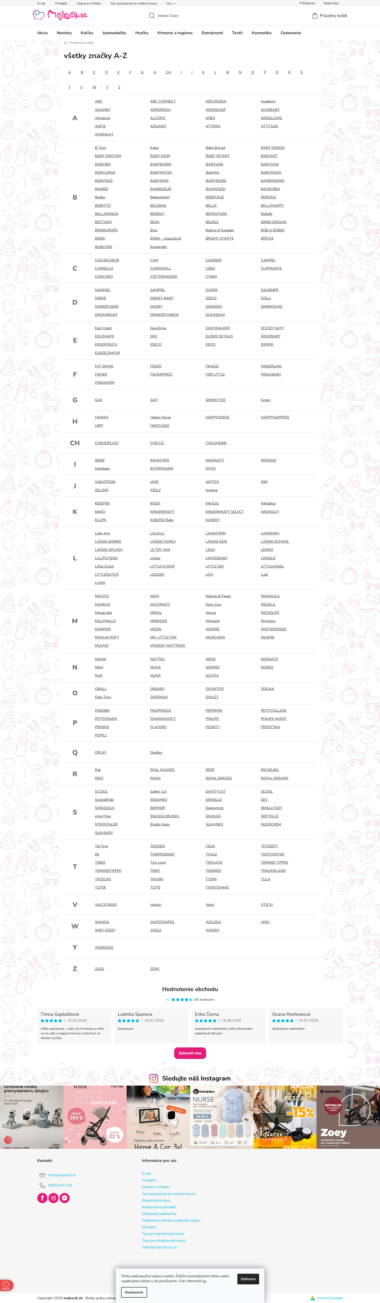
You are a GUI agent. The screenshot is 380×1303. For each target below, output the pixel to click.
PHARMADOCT (163, 718)
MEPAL (156, 612)
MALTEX (102, 596)
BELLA (211, 205)
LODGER (157, 574)
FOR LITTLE (215, 374)
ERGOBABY (270, 336)
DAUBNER (269, 290)
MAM (154, 596)
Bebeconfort (160, 197)
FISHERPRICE (161, 374)
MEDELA (268, 604)
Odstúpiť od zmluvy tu (159, 1247)
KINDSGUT (270, 511)
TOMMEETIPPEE (108, 870)
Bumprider (158, 246)
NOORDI (213, 667)
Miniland (212, 621)
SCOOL (267, 791)
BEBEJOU (268, 197)
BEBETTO (103, 205)
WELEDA (213, 922)
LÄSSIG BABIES (108, 541)
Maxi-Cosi (214, 604)
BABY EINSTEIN (108, 156)
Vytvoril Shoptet (330, 1298)
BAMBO (101, 189)
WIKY (265, 922)
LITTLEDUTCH (107, 574)
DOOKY (156, 306)
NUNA (155, 675)
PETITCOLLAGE (274, 710)
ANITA (100, 126)
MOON (155, 629)
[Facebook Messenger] (64, 1198)
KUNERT (213, 520)
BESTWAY (103, 222)
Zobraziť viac (190, 1053)
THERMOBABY (162, 854)
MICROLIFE (270, 612)
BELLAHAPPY (272, 205)
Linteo (155, 558)
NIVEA (155, 667)
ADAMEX (102, 109)
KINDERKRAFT (162, 511)
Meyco (211, 612)
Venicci (155, 904)
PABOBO (102, 710)
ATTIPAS (213, 126)
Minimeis (268, 621)
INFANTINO (159, 460)
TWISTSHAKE (217, 887)
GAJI (98, 400)
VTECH (267, 904)
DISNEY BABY (161, 298)
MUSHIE (267, 637)
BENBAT (157, 213)
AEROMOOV (160, 109)
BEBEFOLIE (215, 197)
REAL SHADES (162, 769)
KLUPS (100, 520)
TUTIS (155, 887)
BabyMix (212, 172)
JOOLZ (155, 490)
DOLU (266, 298)
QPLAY (100, 752)
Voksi (210, 904)
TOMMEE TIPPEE (274, 862)
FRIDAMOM (104, 382)
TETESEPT (269, 846)
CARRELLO (104, 268)
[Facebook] (42, 1198)
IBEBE (100, 460)
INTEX (211, 468)
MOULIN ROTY (107, 637)
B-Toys (100, 147)
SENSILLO (214, 799)
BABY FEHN (160, 156)
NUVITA (212, 675)
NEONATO (269, 659)
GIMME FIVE (216, 400)
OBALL (101, 688)
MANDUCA (270, 596)
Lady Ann (102, 533)
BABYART (269, 156)
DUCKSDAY (215, 314)
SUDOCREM (271, 824)
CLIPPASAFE (271, 268)
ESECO (155, 344)
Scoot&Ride (104, 799)
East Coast (103, 328)
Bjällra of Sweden (220, 230)
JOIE (264, 481)
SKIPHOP (157, 808)
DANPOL (157, 290)
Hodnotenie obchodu (190, 989)
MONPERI (103, 629)
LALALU (157, 533)
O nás (41, 3)
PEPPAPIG (214, 710)
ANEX (210, 118)
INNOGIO (268, 460)
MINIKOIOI (158, 621)
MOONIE (213, 629)
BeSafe (266, 213)
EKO (153, 336)
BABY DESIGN (273, 147)
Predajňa (61, 3)
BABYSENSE (216, 180)
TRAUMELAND (273, 870)
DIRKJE (100, 298)
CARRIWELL (160, 268)
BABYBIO (103, 164)
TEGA (210, 846)
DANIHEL (102, 290)
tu (204, 1281)
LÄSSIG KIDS (216, 541)
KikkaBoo (268, 503)
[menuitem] (42, 32)
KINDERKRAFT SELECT (225, 511)
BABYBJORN (160, 164)
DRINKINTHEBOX (164, 314)
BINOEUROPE (106, 230)
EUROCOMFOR (107, 353)
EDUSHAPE (104, 336)
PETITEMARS (106, 718)
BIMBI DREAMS (274, 222)
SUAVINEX (214, 824)
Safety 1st (158, 791)
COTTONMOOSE (163, 276)
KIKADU (212, 503)
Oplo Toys (103, 697)
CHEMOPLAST (107, 443)
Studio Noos (160, 824)
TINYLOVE (214, 862)
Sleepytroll (215, 808)
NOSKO (267, 667)
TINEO (100, 862)
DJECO (211, 298)
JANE (154, 481)
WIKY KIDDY (105, 930)
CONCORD (104, 276)
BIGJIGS (212, 222)
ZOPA (154, 968)
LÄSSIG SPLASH (108, 549)
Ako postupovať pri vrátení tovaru (133, 3)
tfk (97, 854)
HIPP (99, 425)
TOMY (155, 870)
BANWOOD (215, 189)
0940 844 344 (60, 1185)
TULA (265, 879)
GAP (154, 400)
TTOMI (211, 879)
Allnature (102, 118)
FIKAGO (212, 366)
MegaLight (103, 612)
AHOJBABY (270, 109)
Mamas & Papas (218, 596)
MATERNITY (160, 604)
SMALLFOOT (271, 808)
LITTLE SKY (215, 566)
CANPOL (268, 260)
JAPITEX (212, 481)
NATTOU (157, 659)
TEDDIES (157, 846)
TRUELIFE (103, 879)
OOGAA (267, 688)
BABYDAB (214, 164)
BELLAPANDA (107, 213)
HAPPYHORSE (218, 417)
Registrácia (331, 3)
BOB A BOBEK (273, 230)
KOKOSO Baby (162, 520)
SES (264, 799)
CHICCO (157, 443)
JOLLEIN (101, 490)
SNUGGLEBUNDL (164, 816)
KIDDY (155, 503)
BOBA (100, 238)
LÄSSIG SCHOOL (275, 541)
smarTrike (103, 816)
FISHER (101, 374)
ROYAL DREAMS (274, 778)
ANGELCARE (271, 118)
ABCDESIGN (216, 101)
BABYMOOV (271, 172)
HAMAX (101, 417)
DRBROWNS (271, 306)
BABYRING (159, 180)
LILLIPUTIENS (106, 558)
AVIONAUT (104, 134)
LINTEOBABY (217, 558)
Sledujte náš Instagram (196, 1078)
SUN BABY (104, 832)
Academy (268, 101)
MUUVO (101, 645)
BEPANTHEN (216, 213)
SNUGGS (213, 816)
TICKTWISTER (272, 854)
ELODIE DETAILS (219, 336)
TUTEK (100, 887)
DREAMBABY (106, 314)
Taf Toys (101, 846)
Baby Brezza (215, 147)
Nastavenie (134, 1292)
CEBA (210, 268)
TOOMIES (213, 870)
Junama (211, 490)
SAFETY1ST (216, 791)
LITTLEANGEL (272, 566)
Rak (98, 769)
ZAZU (99, 968)
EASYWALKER (218, 328)
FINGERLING (271, 366)
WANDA (102, 922)
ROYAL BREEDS (219, 778)
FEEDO (155, 366)
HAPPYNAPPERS (275, 417)
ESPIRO (267, 344)
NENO (211, 659)
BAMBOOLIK (160, 189)
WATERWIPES (162, 922)
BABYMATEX (161, 172)
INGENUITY (215, 460)
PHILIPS (212, 718)
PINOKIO (102, 727)
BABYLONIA (105, 172)
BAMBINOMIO (272, 180)
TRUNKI (156, 879)
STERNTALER (106, 824)
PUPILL (101, 735)
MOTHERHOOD (273, 629)
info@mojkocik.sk (62, 1175)
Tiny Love (158, 862)
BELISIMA (158, 205)
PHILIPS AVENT (274, 718)
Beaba (100, 197)
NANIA (100, 659)
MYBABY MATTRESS (167, 645)
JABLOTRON (105, 481)
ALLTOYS (157, 118)
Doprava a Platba (89, 3)
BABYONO (103, 180)
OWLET (212, 697)
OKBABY (157, 688)
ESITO (210, 344)
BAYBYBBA (270, 189)
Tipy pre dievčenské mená (162, 1233)
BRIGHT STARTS (220, 238)
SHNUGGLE (104, 808)
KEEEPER (102, 503)
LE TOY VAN (160, 549)
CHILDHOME (216, 443)
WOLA (155, 930)
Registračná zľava (156, 1200)
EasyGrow (158, 328)
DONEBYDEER (107, 306)
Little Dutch (104, 566)
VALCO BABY (106, 904)
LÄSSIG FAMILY (163, 541)
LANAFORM (216, 533)
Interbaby (102, 468)
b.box (154, 147)
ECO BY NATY (272, 328)
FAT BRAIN (104, 366)
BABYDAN (270, 164)
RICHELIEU (270, 769)
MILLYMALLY (105, 621)
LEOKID (267, 549)
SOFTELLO (269, 816)
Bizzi (154, 230)
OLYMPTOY (215, 688)
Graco (265, 400)
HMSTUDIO (159, 425)
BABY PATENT (218, 156)
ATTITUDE (269, 126)
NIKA (99, 667)
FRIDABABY (271, 374)
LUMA (100, 582)
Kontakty (149, 1227)
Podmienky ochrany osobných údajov (171, 1220)
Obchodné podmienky (159, 1213)
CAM (154, 260)
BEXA (154, 222)
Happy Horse (160, 417)
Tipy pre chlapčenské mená (163, 1240)
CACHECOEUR (107, 260)
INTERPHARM (161, 468)
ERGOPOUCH (106, 344)
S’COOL (101, 791)
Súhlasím (248, 1279)
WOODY (213, 930)
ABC (98, 101)
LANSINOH (270, 533)
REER (210, 769)
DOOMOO (214, 306)
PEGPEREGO (160, 710)
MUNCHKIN (215, 637)
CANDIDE (214, 260)
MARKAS (102, 604)
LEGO (210, 549)
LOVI (209, 574)
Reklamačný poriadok (159, 1207)
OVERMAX (159, 697)
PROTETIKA (270, 727)
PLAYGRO (158, 727)
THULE (211, 854)
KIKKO (100, 511)
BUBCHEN (103, 246)
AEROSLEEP (216, 109)
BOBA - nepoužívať (165, 238)
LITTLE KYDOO (162, 566)
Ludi (264, 574)
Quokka (156, 752)
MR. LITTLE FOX (163, 637)
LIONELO (268, 558)
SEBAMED (158, 799)
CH (168, 72)
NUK (98, 675)
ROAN (155, 778)
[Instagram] (53, 1198)
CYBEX (211, 276)
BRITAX (267, 238)
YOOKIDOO (104, 947)
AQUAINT (158, 126)
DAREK (212, 290)
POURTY (213, 727)
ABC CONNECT (163, 101)
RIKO (99, 778)
